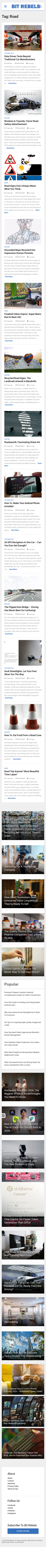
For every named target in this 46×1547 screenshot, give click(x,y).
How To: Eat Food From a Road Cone (22, 735)
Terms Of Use (13, 1489)
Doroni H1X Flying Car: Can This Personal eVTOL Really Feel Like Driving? (22, 1286)
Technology (9, 53)
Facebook (11, 1505)
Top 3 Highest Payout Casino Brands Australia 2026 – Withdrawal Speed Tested (23, 1390)
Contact (11, 1481)
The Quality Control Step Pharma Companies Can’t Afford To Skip (22, 934)
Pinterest (11, 1511)
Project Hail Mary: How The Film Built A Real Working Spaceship (21, 1422)
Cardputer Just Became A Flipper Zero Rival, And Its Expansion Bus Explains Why (23, 1454)
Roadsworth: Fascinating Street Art (22, 442)
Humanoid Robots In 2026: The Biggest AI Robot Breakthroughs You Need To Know (22, 1094)
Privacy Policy (13, 1486)
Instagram (12, 1513)
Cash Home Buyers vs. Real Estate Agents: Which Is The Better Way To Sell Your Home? (22, 969)
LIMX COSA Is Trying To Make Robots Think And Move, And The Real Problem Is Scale (21, 1161)
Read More (12, 83)
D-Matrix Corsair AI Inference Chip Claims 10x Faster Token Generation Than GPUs (21, 1219)
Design (7, 118)
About (10, 1478)
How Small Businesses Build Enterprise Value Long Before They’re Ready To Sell (21, 900)
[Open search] (41, 5)
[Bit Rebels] (24, 8)
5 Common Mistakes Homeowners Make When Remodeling (19, 1318)
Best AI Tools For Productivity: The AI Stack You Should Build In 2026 (22, 1127)
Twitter (10, 1508)
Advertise (11, 1483)
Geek (6, 182)
